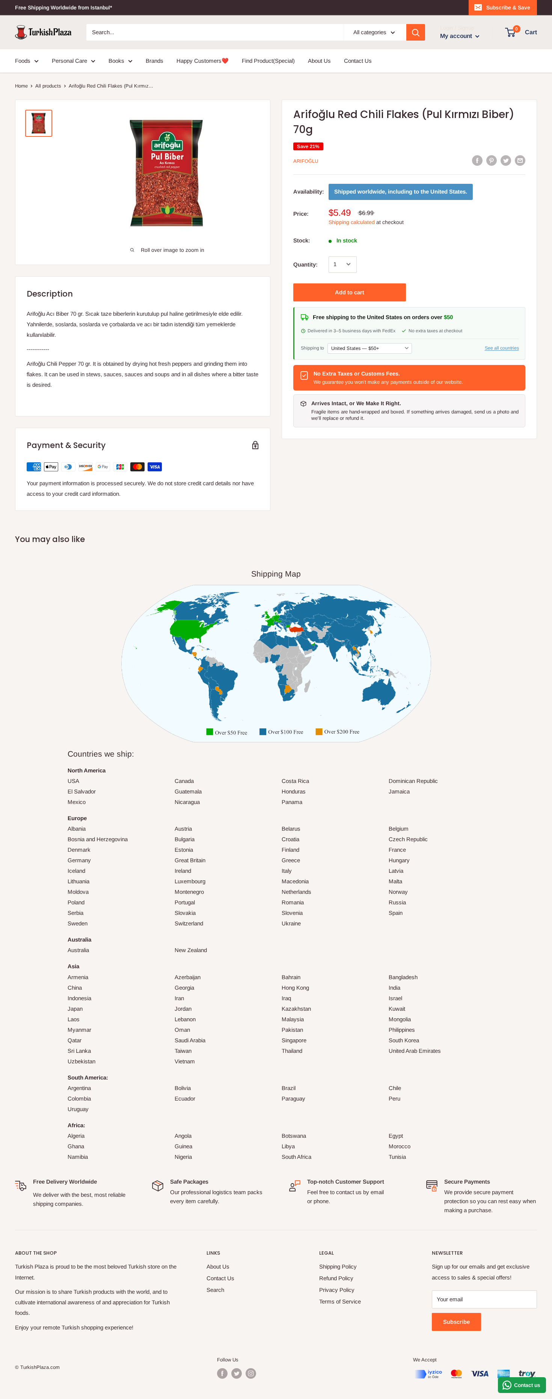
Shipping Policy (338, 1266)
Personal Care (69, 61)
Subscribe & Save (508, 8)
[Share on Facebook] (477, 160)
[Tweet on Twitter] (506, 160)
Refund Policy (336, 1278)
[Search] (415, 32)
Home (21, 86)
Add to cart (349, 292)
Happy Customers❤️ (202, 61)
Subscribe (456, 1322)
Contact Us (358, 61)
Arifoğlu (305, 161)
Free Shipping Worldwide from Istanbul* (63, 8)
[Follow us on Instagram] (251, 1373)
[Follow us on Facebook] (222, 1373)
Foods (22, 61)
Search (215, 1290)
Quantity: (305, 264)
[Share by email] (520, 160)
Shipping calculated (352, 222)
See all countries (502, 347)
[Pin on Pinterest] (491, 160)
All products (48, 86)
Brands (154, 61)
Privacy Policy (336, 1290)
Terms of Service (340, 1301)
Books (116, 61)
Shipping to (312, 347)
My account (457, 36)
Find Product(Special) (268, 61)
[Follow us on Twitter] (236, 1373)
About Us (319, 61)
